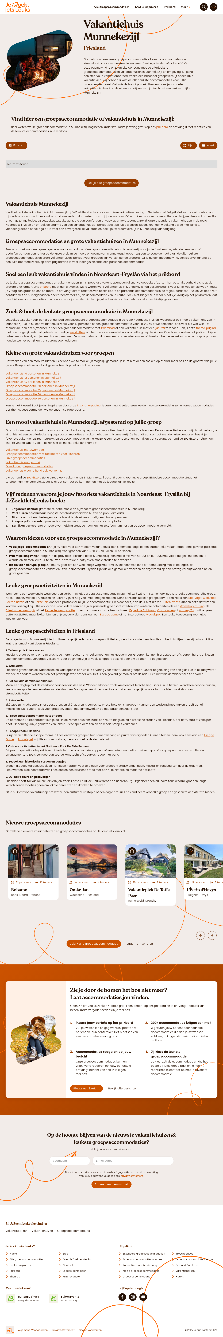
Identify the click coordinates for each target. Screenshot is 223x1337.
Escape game (109, 614)
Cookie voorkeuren (90, 1330)
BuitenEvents (171, 602)
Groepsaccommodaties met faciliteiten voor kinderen (43, 454)
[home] (18, 7)
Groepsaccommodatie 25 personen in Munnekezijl (40, 390)
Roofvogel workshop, (202, 597)
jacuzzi (160, 328)
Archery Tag (187, 610)
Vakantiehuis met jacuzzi (23, 462)
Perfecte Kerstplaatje (60, 610)
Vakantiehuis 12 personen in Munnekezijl (33, 377)
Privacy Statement (63, 1330)
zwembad (108, 328)
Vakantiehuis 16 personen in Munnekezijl (33, 382)
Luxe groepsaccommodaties (25, 458)
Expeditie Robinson (142, 610)
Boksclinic (42, 602)
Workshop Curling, (192, 606)
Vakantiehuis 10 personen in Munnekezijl (33, 373)
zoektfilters (77, 332)
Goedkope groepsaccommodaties (29, 466)
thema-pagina (206, 328)
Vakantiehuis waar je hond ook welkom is (34, 470)
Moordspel (153, 614)
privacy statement (132, 1175)
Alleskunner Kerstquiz (20, 610)
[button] (189, 7)
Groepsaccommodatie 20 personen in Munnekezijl (40, 386)
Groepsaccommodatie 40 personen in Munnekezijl (40, 398)
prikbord (162, 127)
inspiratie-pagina (89, 405)
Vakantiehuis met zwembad (25, 449)
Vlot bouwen (166, 610)
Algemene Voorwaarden (33, 1330)
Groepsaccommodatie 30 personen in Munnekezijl (40, 394)
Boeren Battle (15, 602)
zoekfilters (34, 477)
